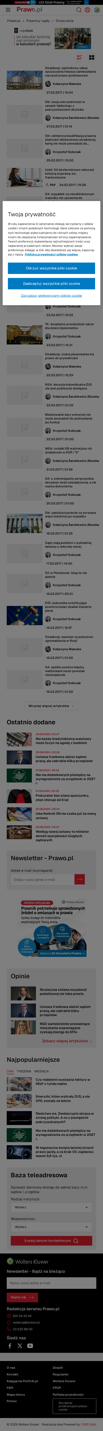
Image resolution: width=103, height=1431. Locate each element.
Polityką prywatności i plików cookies (51, 254)
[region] (52, 253)
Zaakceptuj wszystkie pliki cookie (51, 283)
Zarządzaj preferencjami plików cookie (51, 295)
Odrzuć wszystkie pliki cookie (51, 268)
